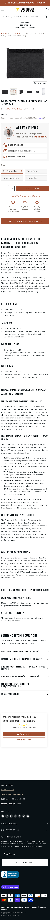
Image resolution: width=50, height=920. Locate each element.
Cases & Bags (15, 33)
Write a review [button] (24, 734)
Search (4, 910)
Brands (34, 907)
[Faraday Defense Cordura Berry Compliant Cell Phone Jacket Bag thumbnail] (37, 92)
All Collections (17, 907)
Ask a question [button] (24, 740)
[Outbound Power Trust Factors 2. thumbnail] (13, 92)
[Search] (46, 16)
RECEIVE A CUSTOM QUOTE (25, 196)
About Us (5, 907)
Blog (27, 907)
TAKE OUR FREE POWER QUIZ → (25, 221)
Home (4, 33)
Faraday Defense (13, 109)
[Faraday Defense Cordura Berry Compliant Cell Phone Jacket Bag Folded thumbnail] (29, 92)
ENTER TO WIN (25, 862)
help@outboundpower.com (12, 794)
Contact (43, 907)
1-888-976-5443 (15, 145)
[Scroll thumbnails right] (47, 92)
